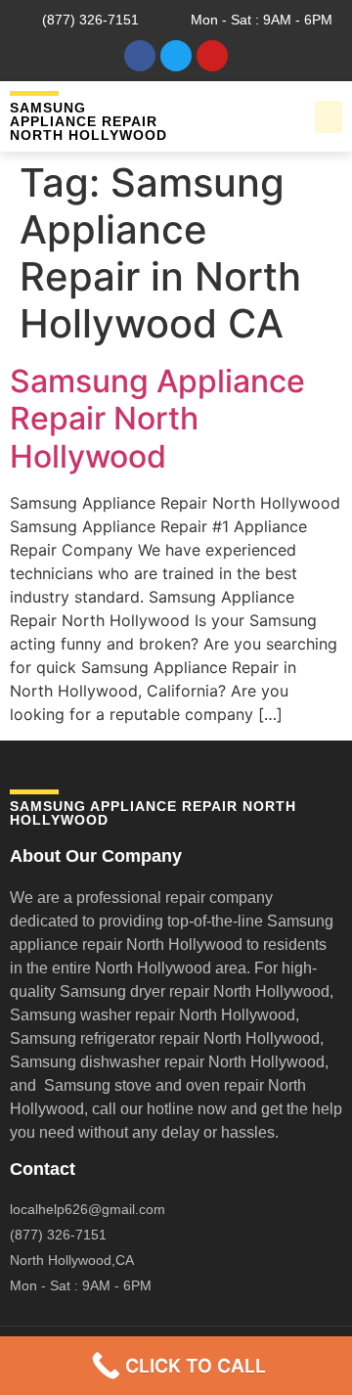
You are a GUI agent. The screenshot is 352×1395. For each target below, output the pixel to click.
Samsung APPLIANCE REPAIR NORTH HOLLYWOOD (88, 121)
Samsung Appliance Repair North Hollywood (157, 418)
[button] (328, 117)
